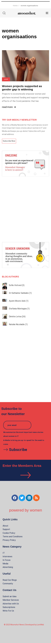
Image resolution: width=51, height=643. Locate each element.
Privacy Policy (9, 540)
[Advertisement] (25, 209)
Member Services (11, 600)
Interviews (7, 556)
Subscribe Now (9, 141)
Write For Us (8, 611)
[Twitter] (22, 498)
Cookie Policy (9, 533)
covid (6, 79)
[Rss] (36, 498)
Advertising (8, 567)
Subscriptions (9, 607)
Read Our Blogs (10, 580)
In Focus (6, 560)
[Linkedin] (29, 498)
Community (8, 583)
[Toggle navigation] (40, 12)
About (5, 526)
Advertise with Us (11, 603)
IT (4, 553)
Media (5, 563)
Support (6, 529)
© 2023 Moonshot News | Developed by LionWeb (24, 625)
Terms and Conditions (12, 536)
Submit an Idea (9, 596)
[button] (4, 13)
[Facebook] (15, 498)
